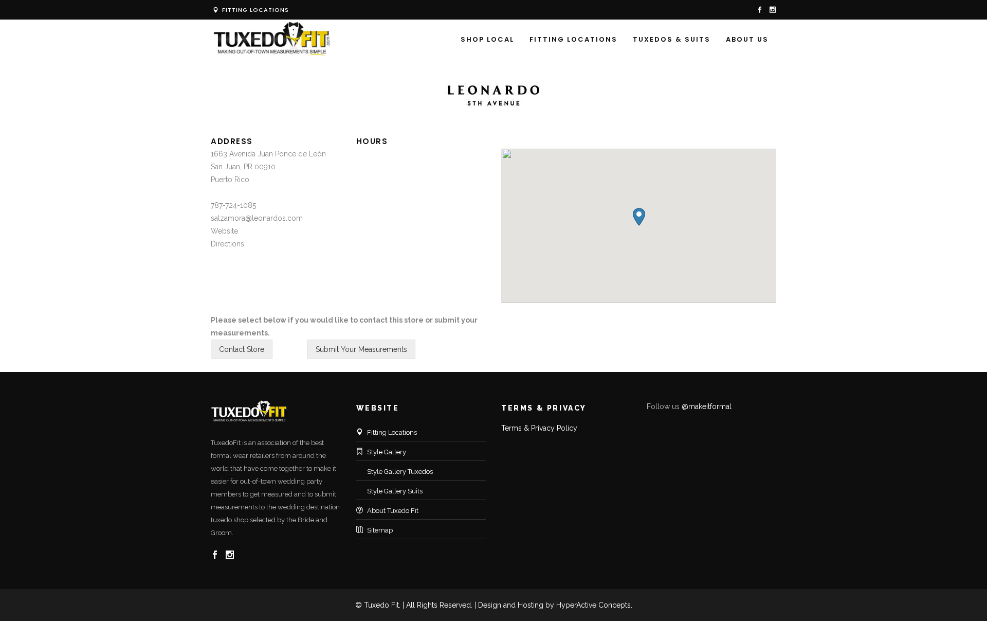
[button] (639, 217)
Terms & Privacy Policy (539, 428)
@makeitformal (707, 406)
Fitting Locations (254, 10)
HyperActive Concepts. (594, 605)
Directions (227, 244)
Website (224, 231)
